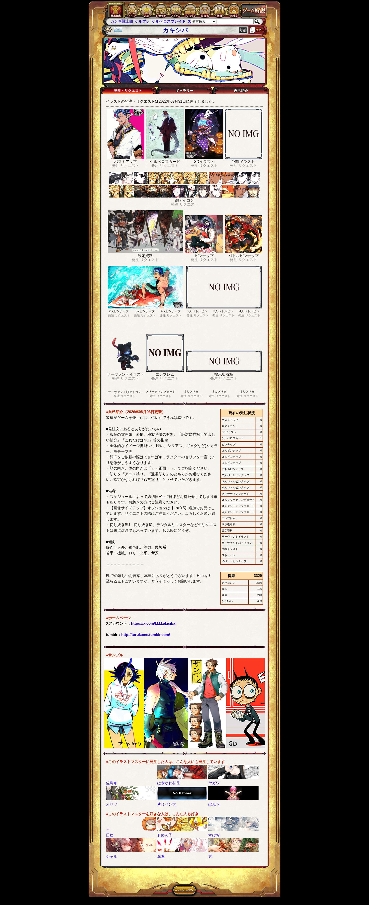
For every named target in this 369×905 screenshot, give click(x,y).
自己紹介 (241, 91)
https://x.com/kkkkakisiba (153, 623)
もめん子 (164, 835)
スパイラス (172, 21)
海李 (161, 856)
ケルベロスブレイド (144, 21)
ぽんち (214, 804)
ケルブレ (118, 21)
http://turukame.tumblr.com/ (145, 634)
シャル (111, 856)
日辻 (109, 835)
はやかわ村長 (168, 783)
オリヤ (111, 804)
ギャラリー (184, 91)
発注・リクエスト (128, 91)
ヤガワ (214, 783)
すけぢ (214, 835)
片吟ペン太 (166, 804)
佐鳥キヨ (113, 783)
